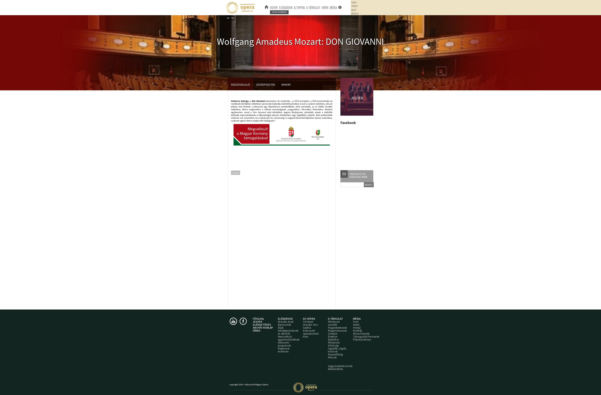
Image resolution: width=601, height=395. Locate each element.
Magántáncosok (337, 330)
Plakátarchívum (362, 339)
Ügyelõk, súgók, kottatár (337, 350)
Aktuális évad (285, 321)
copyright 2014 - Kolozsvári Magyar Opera (248, 384)
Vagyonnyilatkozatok (340, 366)
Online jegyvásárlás (279, 12)
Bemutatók (284, 324)
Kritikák (357, 330)
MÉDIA (333, 7)
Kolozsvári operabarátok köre (311, 333)
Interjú (357, 327)
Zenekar (332, 333)
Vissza (236, 172)
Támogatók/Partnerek (366, 336)
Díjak (281, 327)
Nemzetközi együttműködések (289, 338)
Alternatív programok (284, 344)
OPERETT (354, 6)
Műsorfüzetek (361, 333)
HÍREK (325, 7)
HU (228, 18)
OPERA (354, 2)
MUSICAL (355, 13)
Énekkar (332, 336)
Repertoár (284, 348)
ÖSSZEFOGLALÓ (240, 84)
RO (232, 18)
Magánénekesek (337, 327)
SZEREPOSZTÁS (265, 84)
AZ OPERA (299, 7)
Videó (356, 324)
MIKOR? (286, 84)
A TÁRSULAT (313, 7)
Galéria (307, 327)
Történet (308, 321)
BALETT (354, 9)
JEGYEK (274, 7)
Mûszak (332, 357)
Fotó (356, 321)
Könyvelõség (335, 354)
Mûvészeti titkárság (334, 344)
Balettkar (333, 339)
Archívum (283, 351)
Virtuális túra (310, 324)
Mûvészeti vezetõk (334, 323)
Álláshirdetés (335, 369)
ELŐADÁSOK (286, 7)
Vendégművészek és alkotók (288, 332)
